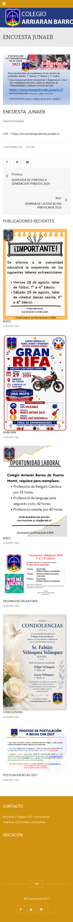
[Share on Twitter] (17, 162)
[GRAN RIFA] (35, 382)
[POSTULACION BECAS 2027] (35, 749)
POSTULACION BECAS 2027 (20, 775)
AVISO (7, 321)
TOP (36, 883)
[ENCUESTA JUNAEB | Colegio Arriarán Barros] (36, 17)
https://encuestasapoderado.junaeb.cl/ (36, 133)
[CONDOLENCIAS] (35, 662)
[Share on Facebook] (7, 162)
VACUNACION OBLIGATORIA (20, 601)
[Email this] (27, 162)
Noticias (30, 147)
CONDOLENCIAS (13, 712)
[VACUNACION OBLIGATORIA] (35, 575)
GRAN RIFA (9, 432)
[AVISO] (35, 274)
